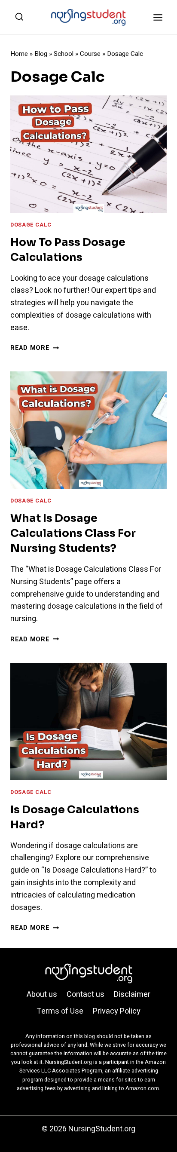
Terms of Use (60, 1011)
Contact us (85, 994)
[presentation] (88, 154)
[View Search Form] (19, 17)
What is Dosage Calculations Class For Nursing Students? (73, 533)
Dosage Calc (31, 225)
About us (42, 994)
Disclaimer (132, 994)
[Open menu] (158, 17)
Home (19, 53)
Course (90, 53)
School (63, 53)
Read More (34, 347)
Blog (40, 53)
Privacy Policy (116, 1011)
